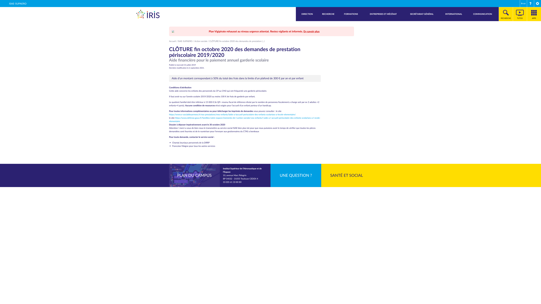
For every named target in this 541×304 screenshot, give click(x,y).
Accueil (172, 41)
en (524, 3)
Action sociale (200, 41)
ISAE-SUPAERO (17, 3)
